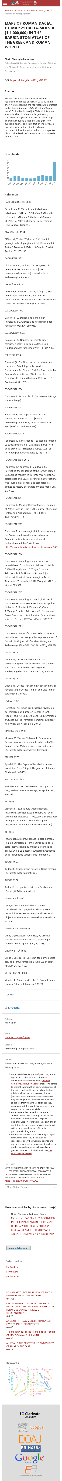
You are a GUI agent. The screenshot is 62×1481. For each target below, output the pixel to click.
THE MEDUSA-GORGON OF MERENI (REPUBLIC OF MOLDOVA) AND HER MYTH (30, 1333)
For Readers (12, 1267)
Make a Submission (18, 1247)
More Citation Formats (17, 1187)
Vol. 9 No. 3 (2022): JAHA (38, 10)
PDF (11, 995)
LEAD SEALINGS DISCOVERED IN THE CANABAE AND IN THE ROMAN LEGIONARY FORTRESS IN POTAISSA (33, 1222)
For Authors (12, 1271)
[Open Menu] (5, 3)
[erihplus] (30, 1448)
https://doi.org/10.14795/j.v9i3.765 (29, 80)
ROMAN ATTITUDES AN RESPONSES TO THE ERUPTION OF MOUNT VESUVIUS (29, 1294)
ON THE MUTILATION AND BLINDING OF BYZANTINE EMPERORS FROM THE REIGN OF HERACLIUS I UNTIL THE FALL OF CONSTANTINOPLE (30, 1308)
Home (8, 10)
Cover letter (14, 1007)
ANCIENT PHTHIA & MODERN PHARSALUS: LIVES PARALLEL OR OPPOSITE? (28, 1322)
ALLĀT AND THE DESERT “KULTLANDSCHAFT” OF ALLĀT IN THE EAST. (30, 1345)
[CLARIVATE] (31, 1414)
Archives (19, 10)
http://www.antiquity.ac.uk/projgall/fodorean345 (31, 547)
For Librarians (12, 1276)
